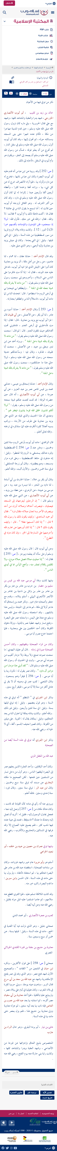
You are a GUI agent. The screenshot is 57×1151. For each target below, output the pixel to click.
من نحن (11, 1113)
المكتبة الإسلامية (32, 21)
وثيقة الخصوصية (48, 1113)
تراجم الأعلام (42, 59)
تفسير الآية (47, 1092)
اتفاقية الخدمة (33, 1113)
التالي (8, 1072)
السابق (15, 1072)
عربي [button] (49, 3)
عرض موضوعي (42, 53)
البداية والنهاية (38, 68)
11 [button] (46, 93)
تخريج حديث (47, 1097)
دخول (8, 3)
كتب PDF (44, 30)
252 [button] (25, 94)
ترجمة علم (32, 1092)
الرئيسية (48, 68)
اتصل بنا (21, 1113)
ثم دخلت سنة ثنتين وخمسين (22, 68)
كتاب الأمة (43, 35)
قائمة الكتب (43, 47)
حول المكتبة (43, 41)
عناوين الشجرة (16, 1092)
